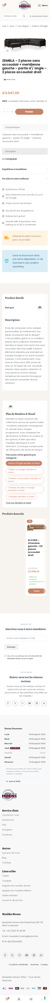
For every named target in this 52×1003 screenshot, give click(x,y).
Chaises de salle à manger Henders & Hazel (21, 489)
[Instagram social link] (22, 703)
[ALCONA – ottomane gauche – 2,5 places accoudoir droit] (37, 528)
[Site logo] (25, 5)
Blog (4, 857)
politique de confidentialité (28, 656)
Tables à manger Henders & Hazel (22, 471)
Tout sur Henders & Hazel (18, 502)
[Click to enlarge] (7, 51)
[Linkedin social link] (44, 703)
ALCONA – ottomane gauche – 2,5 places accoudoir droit (35, 548)
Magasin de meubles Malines (16, 890)
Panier (29, 111)
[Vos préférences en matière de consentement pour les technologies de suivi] (45, 998)
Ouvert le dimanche (12, 900)
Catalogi (6, 862)
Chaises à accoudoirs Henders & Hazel (24, 480)
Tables (5, 875)
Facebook (7, 834)
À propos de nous (11, 852)
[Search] (24, 16)
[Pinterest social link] (37, 703)
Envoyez (11, 647)
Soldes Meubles (10, 895)
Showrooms (8, 820)
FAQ (4, 824)
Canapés (6, 880)
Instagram (7, 829)
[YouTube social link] (29, 703)
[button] (37, 591)
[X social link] (15, 703)
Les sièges (23, 26)
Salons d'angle (40, 26)
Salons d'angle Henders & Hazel (24, 463)
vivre (11, 26)
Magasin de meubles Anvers (16, 885)
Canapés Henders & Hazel (21, 496)
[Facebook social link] (8, 703)
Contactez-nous (10, 815)
